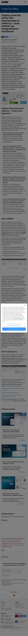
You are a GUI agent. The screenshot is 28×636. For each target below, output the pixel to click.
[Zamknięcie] (25, 305)
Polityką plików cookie (18, 318)
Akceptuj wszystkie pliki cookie (14, 328)
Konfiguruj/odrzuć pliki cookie (13, 325)
